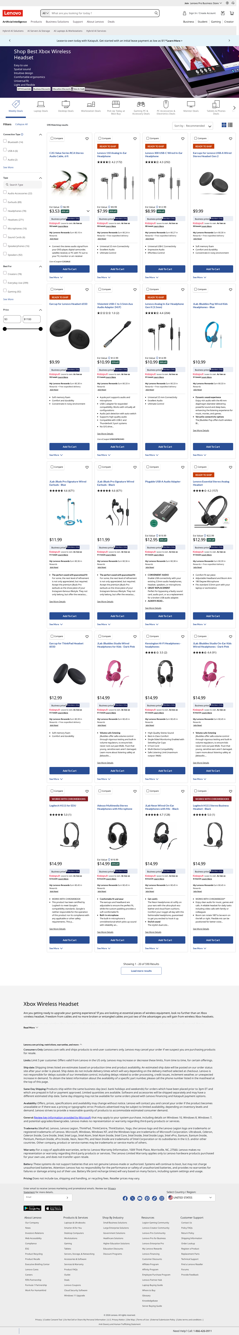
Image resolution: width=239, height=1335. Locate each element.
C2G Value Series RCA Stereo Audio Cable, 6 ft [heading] (66, 154)
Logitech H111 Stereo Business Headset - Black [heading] (211, 807)
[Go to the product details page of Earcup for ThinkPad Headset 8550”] (69, 673)
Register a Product (190, 1248)
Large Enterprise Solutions (116, 1227)
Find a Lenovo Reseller (192, 1264)
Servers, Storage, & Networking (79, 1253)
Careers (29, 1274)
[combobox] (45, 13)
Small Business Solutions (115, 1222)
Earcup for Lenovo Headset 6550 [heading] (68, 303)
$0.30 (220, 232)
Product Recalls (32, 1259)
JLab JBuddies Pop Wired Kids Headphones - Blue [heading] (210, 305)
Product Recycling (34, 1253)
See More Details (105, 433)
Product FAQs (71, 1269)
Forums (185, 1269)
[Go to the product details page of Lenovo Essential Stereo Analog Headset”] (213, 511)
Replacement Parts (190, 1253)
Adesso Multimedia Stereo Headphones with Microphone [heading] (114, 807)
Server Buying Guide (152, 1305)
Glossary (146, 1295)
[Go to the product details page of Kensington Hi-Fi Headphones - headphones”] (165, 673)
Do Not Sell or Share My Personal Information (85, 1319)
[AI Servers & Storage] (51, 31)
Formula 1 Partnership (36, 1285)
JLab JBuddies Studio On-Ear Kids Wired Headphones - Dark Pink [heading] (212, 645)
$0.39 (220, 561)
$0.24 (125, 232)
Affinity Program (150, 1269)
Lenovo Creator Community (155, 1227)
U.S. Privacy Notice (116, 1319)
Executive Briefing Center (37, 1264)
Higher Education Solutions (116, 1243)
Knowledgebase (150, 1300)
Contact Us (186, 1222)
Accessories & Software (75, 1259)
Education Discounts (62, 89)
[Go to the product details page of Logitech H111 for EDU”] (69, 836)
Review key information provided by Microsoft (62, 1117)
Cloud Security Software (75, 1290)
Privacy (38, 1319)
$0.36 (77, 561)
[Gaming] (222, 21)
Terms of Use (143, 1319)
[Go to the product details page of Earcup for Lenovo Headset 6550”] (69, 334)
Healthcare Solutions (113, 1238)
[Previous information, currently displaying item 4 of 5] (10, 41)
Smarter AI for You (73, 1227)
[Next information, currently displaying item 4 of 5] (229, 41)
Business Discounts (41, 89)
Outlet (67, 1274)
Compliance (31, 1243)
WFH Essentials (24, 89)
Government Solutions (114, 1233)
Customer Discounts (152, 1259)
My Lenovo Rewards (152, 1248)
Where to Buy (148, 1290)
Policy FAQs (187, 1227)
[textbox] (191, 1197)
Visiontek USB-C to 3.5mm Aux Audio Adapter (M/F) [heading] (115, 305)
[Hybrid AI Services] (107, 31)
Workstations (70, 1238)
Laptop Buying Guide (152, 1285)
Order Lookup (188, 1243)
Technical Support (190, 1259)
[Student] (208, 21)
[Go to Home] (13, 13)
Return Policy (187, 1233)
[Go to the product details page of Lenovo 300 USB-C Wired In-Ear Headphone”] (165, 183)
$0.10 (77, 232)
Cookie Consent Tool (53, 1319)
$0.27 (173, 232)
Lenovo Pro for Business (154, 1238)
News (28, 1227)
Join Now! (54, 238)
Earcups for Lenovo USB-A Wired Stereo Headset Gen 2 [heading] (212, 154)
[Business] (195, 21)
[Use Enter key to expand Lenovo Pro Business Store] (221, 3)
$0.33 (125, 383)
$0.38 (173, 561)
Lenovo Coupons (72, 1285)
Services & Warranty (74, 1264)
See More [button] (8, 167)
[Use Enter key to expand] (218, 13)
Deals (66, 1279)
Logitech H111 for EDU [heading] (62, 805)
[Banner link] (119, 40)
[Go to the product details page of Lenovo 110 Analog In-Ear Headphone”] (117, 183)
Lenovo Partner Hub (152, 1279)
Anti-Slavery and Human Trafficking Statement (119, 1324)
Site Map (131, 1319)
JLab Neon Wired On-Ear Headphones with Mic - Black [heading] (162, 807)
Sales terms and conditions (189, 1319)
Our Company (32, 1222)
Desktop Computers (74, 1233)
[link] (223, 14)
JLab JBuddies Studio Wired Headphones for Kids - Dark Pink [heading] (116, 645)
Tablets (67, 1248)
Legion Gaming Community (155, 1222)
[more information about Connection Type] (21, 134)
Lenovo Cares (31, 1269)
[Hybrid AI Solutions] (25, 31)
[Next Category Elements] (234, 108)
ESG (27, 1248)
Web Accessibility (33, 1238)
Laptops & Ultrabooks (74, 1222)
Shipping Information (191, 1238)
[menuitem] (15, 109)
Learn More (63, 226)
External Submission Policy (163, 1319)
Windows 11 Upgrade (74, 1295)
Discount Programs (112, 1253)
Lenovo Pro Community (154, 1233)
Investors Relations (34, 1233)
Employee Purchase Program (156, 1274)
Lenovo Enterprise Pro (153, 1243)
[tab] (224, 125)
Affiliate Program (150, 1264)
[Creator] (235, 21)
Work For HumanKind (35, 1290)
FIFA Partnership (33, 1279)
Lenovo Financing (150, 1253)
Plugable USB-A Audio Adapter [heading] (163, 481)
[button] (227, 3)
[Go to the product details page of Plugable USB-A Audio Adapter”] (165, 511)
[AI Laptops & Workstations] (84, 31)
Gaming (68, 1243)
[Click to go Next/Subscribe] (67, 1197)
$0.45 (125, 719)
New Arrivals (78, 89)
